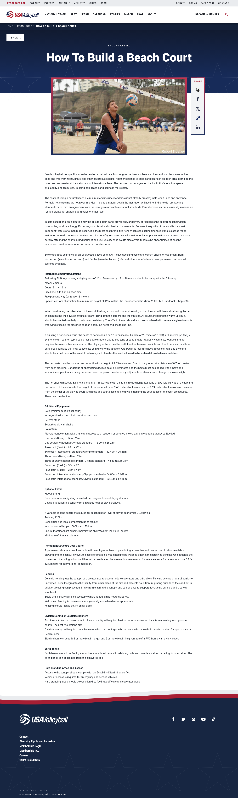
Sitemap (23, 790)
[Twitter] (183, 719)
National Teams (56, 14)
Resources (24, 26)
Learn (85, 14)
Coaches (35, 3)
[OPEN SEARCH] (227, 14)
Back (14, 37)
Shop (140, 14)
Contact (223, 3)
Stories (115, 14)
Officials (64, 3)
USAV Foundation (29, 760)
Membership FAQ (29, 750)
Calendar (99, 14)
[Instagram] (193, 719)
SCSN (104, 3)
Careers (23, 755)
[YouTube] (203, 719)
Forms (193, 3)
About (151, 14)
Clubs (93, 3)
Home (9, 26)
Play (74, 14)
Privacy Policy (39, 790)
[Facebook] (173, 719)
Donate (180, 3)
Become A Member (207, 14)
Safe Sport (207, 3)
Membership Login (30, 746)
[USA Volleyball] (22, 14)
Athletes (79, 3)
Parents (49, 3)
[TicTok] (213, 719)
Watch (128, 14)
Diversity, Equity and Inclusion (37, 741)
